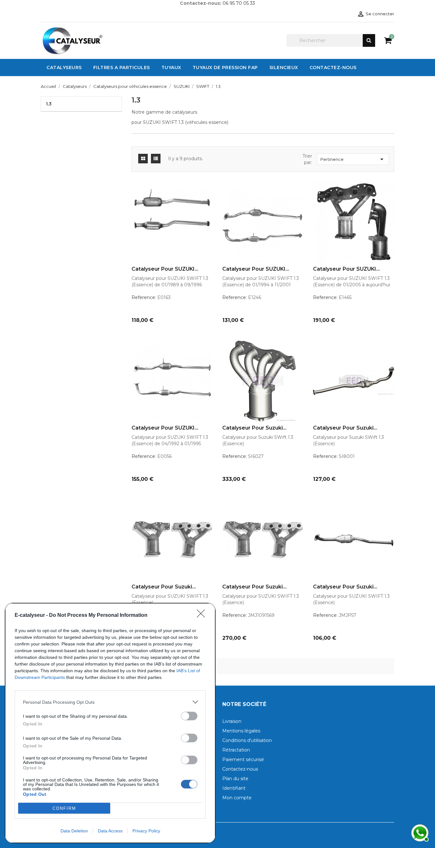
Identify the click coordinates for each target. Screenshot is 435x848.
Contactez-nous (240, 769)
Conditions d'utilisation (247, 740)
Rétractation (236, 750)
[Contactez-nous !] (419, 832)
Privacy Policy (146, 830)
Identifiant (234, 788)
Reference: (144, 297)
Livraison (231, 721)
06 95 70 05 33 (239, 3)
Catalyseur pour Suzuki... (254, 428)
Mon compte (237, 798)
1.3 (49, 104)
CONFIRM (64, 808)
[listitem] (110, 702)
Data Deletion (74, 830)
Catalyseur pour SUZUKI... (165, 269)
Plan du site (235, 778)
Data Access (110, 830)
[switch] (189, 716)
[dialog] (110, 723)
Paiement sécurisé (243, 759)
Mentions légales (241, 731)
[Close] (203, 615)
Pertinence (353, 159)
